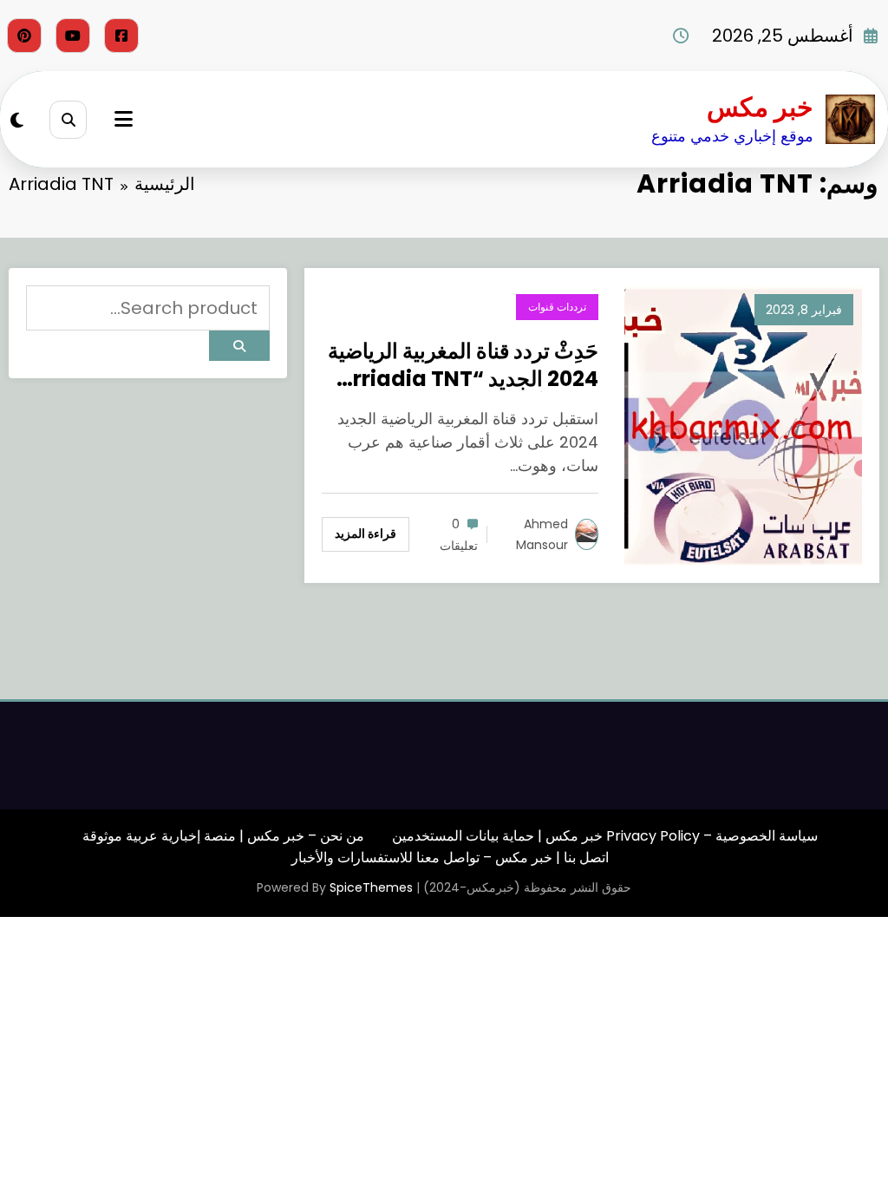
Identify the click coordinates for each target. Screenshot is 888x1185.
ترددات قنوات (557, 306)
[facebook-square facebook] (121, 35)
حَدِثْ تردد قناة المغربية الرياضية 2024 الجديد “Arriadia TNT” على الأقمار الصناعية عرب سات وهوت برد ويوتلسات (462, 364)
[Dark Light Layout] (16, 120)
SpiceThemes (371, 887)
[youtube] (73, 35)
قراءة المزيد (365, 533)
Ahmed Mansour (542, 534)
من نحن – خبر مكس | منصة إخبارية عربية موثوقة (223, 836)
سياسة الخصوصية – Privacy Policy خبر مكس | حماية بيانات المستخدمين (605, 836)
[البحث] (68, 119)
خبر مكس (760, 107)
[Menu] (123, 119)
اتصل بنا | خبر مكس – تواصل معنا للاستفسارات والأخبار (450, 857)
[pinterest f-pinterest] (24, 35)
